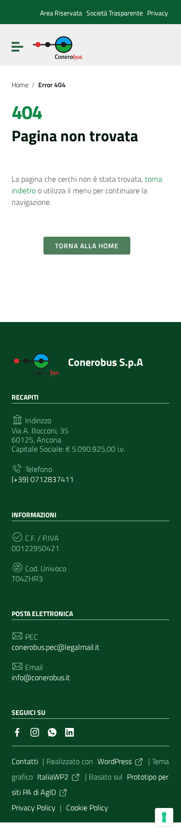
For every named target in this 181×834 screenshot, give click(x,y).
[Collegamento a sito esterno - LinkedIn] (69, 731)
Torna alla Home (87, 246)
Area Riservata (61, 13)
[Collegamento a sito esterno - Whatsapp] (52, 731)
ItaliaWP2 (53, 776)
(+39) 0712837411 (43, 479)
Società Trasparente (114, 13)
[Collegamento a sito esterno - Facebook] (17, 731)
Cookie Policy (87, 807)
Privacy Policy (34, 807)
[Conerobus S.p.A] (57, 47)
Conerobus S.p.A (105, 362)
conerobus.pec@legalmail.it (55, 647)
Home (20, 85)
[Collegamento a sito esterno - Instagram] (35, 731)
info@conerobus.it (41, 677)
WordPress (114, 761)
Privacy (157, 13)
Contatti (25, 761)
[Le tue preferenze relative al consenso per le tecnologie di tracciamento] (164, 817)
